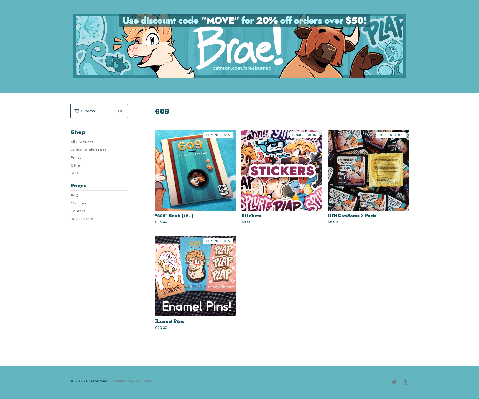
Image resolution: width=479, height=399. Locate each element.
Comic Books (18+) (88, 149)
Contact (78, 211)
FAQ (74, 195)
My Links (78, 203)
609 (74, 173)
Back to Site (81, 218)
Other (75, 165)
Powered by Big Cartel (131, 381)
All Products (81, 142)
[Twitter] (394, 382)
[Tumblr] (406, 382)
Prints (75, 157)
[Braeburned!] (239, 46)
